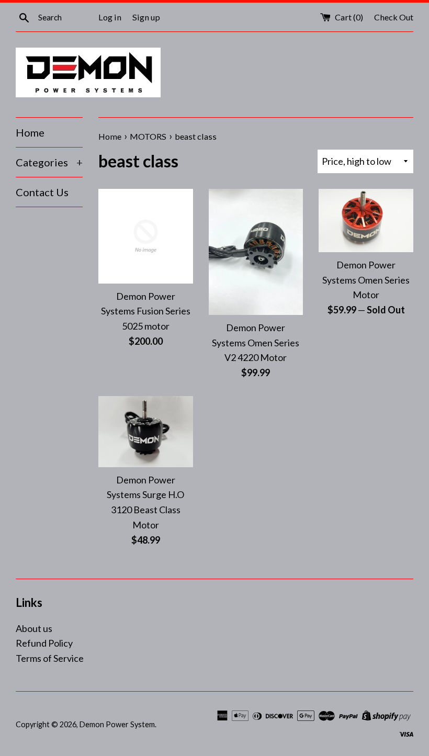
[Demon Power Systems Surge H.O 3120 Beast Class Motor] (145, 431)
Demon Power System (117, 724)
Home (30, 132)
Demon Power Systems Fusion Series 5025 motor (145, 311)
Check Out (393, 17)
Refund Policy (44, 643)
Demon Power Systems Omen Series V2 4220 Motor (255, 343)
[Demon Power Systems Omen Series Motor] (366, 220)
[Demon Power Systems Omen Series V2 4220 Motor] (256, 252)
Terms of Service (50, 658)
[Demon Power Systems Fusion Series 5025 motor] (145, 236)
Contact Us (42, 192)
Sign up (146, 17)
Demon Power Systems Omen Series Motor (366, 280)
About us (34, 628)
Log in (109, 17)
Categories (49, 162)
